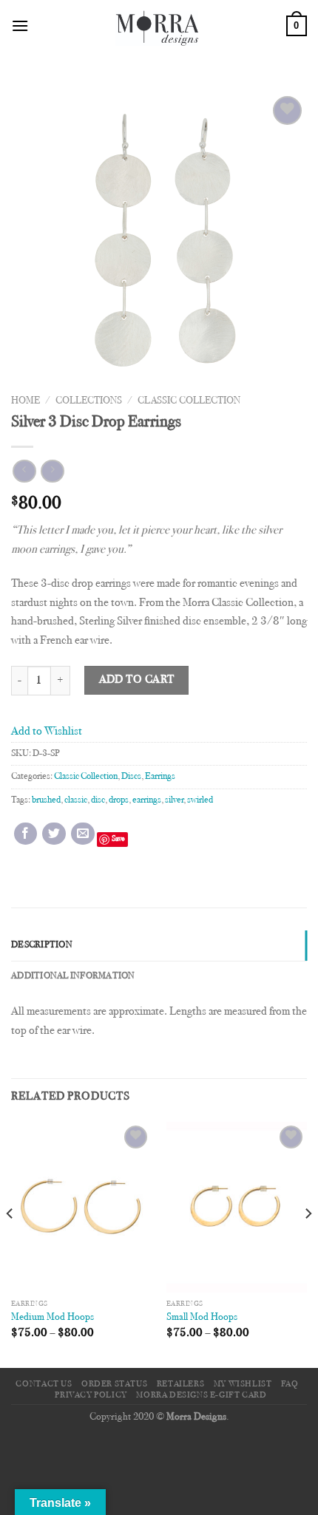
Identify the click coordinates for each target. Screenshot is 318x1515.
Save (118, 839)
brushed (46, 800)
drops (119, 800)
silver (174, 800)
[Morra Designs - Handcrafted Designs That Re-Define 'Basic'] (157, 26)
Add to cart (137, 680)
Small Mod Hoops (201, 1318)
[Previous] (10, 1243)
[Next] (307, 1243)
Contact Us (44, 1384)
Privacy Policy (91, 1395)
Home (25, 401)
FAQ (290, 1384)
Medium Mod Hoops (52, 1318)
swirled (200, 800)
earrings (146, 800)
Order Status (114, 1384)
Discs (131, 776)
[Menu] (20, 25)
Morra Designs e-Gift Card (201, 1395)
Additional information (73, 976)
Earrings (160, 776)
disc (98, 800)
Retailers (181, 1384)
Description (41, 945)
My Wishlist (243, 1384)
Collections (88, 401)
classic (75, 800)
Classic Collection (189, 401)
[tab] (159, 945)
